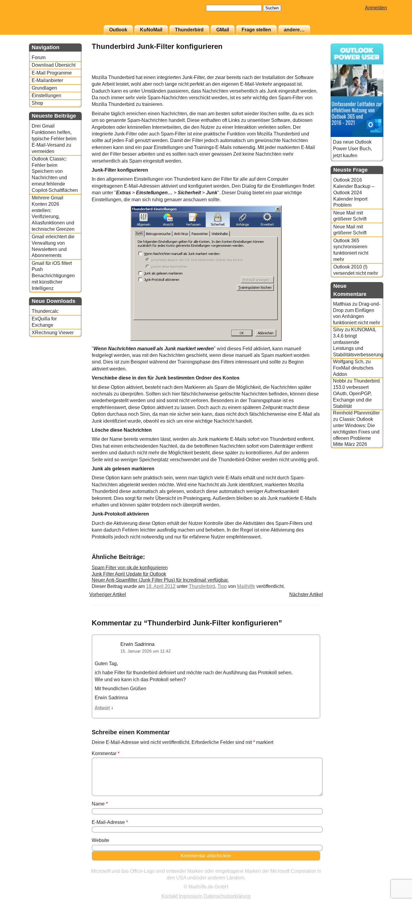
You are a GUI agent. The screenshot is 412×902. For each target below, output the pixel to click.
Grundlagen (44, 88)
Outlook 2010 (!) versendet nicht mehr (355, 270)
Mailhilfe (246, 586)
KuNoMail (151, 29)
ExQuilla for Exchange (44, 322)
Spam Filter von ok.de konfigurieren (130, 567)
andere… (294, 29)
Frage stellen (256, 29)
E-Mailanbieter (47, 80)
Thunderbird (189, 29)
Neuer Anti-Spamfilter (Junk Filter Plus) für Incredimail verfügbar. (160, 580)
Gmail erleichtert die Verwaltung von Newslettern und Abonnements (53, 246)
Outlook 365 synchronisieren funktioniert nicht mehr (350, 250)
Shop (37, 103)
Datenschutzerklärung (227, 896)
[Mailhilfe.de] (62, 15)
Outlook (118, 29)
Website (100, 840)
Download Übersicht (53, 65)
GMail (222, 29)
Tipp (222, 586)
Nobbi (339, 380)
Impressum (190, 896)
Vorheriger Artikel (107, 594)
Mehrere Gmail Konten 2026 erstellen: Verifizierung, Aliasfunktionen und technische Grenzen (53, 213)
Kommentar (105, 753)
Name (100, 803)
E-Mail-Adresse (110, 822)
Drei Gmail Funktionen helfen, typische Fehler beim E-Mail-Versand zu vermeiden (54, 138)
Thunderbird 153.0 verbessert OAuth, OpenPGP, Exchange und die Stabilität (356, 393)
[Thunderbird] (305, 70)
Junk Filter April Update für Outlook (129, 573)
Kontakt (169, 896)
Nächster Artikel (306, 594)
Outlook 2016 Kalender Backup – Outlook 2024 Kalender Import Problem (353, 192)
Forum (39, 57)
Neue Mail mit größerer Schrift (349, 216)
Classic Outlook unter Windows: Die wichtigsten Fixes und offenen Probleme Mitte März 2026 (356, 432)
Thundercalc (45, 311)
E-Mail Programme (52, 72)
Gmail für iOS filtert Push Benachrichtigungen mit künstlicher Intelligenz (53, 276)
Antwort (102, 707)
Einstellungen (46, 95)
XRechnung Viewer (53, 332)
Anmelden (376, 7)
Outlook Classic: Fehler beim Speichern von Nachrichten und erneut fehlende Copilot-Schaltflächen (55, 174)
